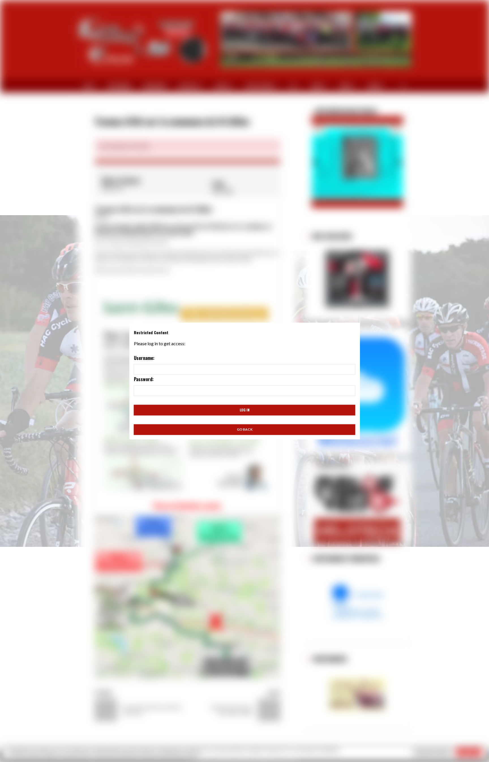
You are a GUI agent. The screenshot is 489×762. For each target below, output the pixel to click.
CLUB (87, 86)
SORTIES (222, 86)
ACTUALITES (188, 86)
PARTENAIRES (120, 86)
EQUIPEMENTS (155, 86)
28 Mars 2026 (332, 111)
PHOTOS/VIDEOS (259, 86)
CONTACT (375, 86)
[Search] (403, 86)
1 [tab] (100, 157)
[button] (315, 161)
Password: (144, 379)
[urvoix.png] (357, 601)
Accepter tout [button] (469, 752)
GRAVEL (317, 86)
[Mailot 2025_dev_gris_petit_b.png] (357, 279)
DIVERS (346, 86)
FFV (292, 86)
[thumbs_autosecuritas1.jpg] (357, 694)
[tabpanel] (187, 161)
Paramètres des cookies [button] (432, 752)
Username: (144, 358)
